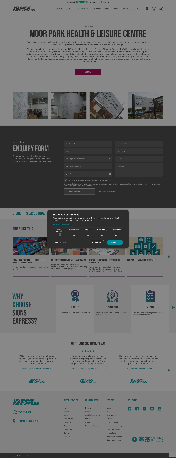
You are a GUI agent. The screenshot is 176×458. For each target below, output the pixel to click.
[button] (88, 224)
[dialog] (88, 229)
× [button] (125, 212)
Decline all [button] (96, 242)
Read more (89, 220)
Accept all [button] (114, 242)
